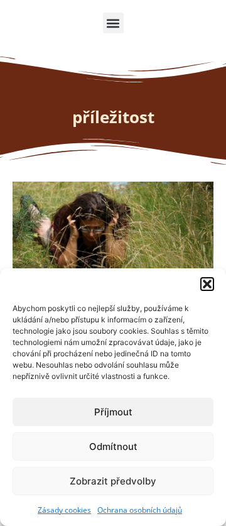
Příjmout (113, 412)
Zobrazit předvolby (113, 481)
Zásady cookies (64, 510)
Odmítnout (113, 446)
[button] (207, 284)
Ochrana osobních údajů (139, 510)
